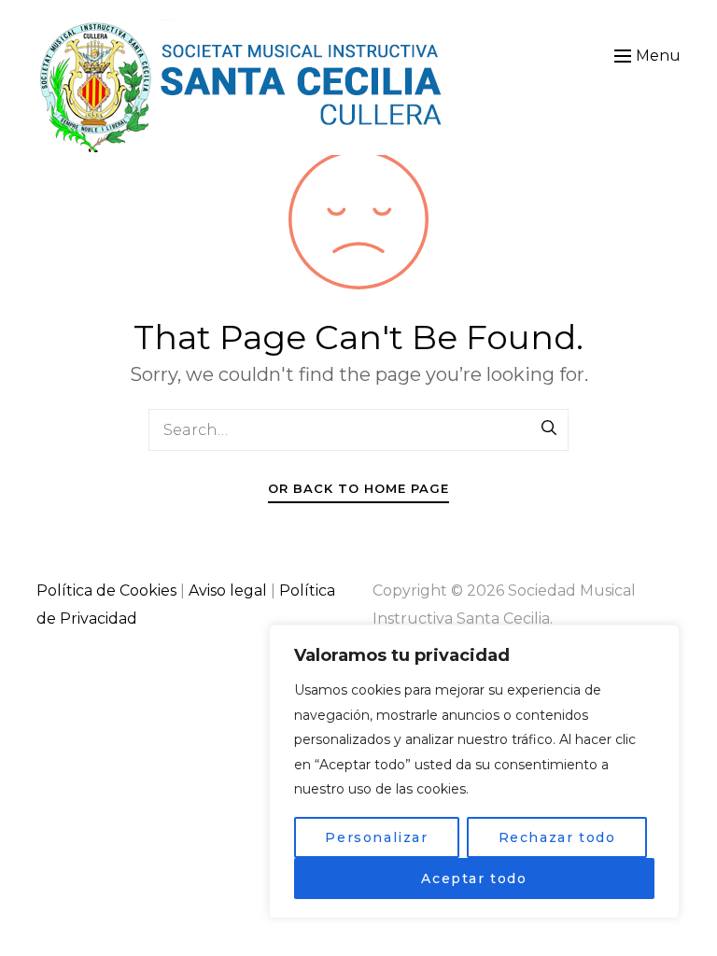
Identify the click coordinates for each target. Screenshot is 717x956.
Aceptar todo (474, 878)
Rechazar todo (557, 837)
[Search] (550, 429)
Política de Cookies (106, 590)
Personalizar (376, 837)
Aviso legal (228, 590)
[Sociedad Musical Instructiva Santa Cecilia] (243, 87)
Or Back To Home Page (358, 488)
